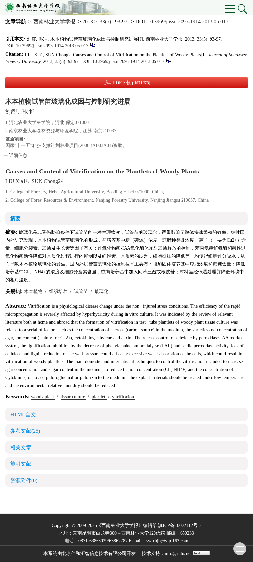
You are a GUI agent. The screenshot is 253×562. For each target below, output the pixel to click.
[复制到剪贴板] (92, 44)
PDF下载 (131, 82)
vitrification (123, 396)
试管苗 (81, 291)
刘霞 (10, 112)
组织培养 (59, 291)
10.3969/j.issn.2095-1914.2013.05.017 (188, 21)
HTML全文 (23, 414)
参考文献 (25, 431)
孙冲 (27, 112)
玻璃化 (102, 291)
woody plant (43, 396)
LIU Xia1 (15, 181)
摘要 (15, 218)
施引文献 (20, 464)
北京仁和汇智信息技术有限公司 (94, 553)
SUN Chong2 (46, 181)
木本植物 (34, 291)
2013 (87, 21)
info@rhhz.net (178, 553)
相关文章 (20, 447)
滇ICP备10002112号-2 (180, 525)
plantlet (99, 396)
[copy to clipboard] (168, 60)
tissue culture (73, 396)
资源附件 (23, 480)
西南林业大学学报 (54, 21)
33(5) (106, 21)
